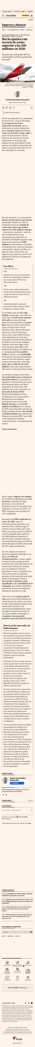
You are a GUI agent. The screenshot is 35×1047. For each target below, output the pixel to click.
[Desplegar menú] (3, 15)
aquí (30, 823)
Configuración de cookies (11, 1029)
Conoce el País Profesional (17, 988)
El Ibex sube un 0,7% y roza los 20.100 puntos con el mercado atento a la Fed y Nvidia (16, 909)
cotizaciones (7, 980)
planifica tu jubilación (7, 973)
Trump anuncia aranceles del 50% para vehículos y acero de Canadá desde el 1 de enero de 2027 (17, 916)
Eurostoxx (10, 936)
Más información (6, 819)
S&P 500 (17, 11)
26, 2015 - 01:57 (20, 102)
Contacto (10, 1027)
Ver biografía (15, 783)
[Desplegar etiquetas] (31, 810)
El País (30, 19)
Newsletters (20, 1032)
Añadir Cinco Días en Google (12, 112)
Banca (4, 30)
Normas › (30, 800)
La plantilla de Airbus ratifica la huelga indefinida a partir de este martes (17, 894)
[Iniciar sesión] (31, 15)
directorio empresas (28, 973)
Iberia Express (6, 810)
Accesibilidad (7, 1032)
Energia (22, 30)
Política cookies (23, 1027)
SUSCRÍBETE (25, 15)
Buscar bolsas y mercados (11, 926)
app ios (17, 980)
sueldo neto (28, 965)
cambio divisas (17, 972)
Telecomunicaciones (13, 30)
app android (28, 980)
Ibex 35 (5, 11)
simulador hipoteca (17, 965)
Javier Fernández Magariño (17, 100)
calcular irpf (7, 965)
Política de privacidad (23, 1029)
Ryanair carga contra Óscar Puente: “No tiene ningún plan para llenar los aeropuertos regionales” (17, 901)
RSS (15, 1032)
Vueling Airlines (16, 810)
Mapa (12, 1032)
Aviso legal (15, 1027)
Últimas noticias (8, 890)
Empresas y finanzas (14, 25)
